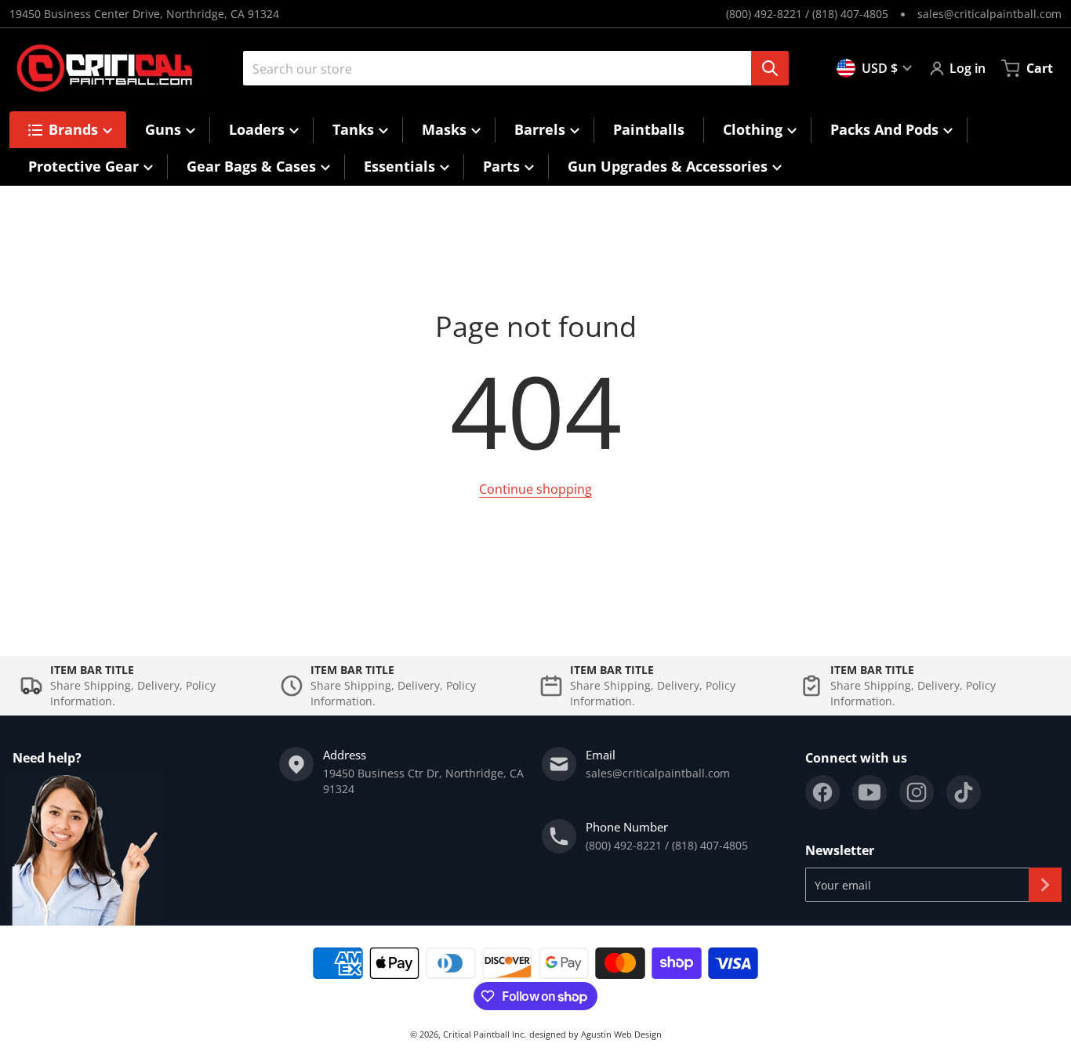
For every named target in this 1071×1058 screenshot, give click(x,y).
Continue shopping (535, 489)
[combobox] (509, 68)
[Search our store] (770, 68)
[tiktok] (963, 792)
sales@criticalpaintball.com (989, 13)
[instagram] (916, 792)
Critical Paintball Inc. (484, 1034)
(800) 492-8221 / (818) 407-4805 (807, 13)
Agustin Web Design (621, 1034)
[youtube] (869, 792)
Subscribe (1045, 885)
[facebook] (822, 792)
